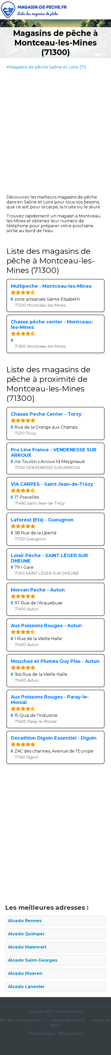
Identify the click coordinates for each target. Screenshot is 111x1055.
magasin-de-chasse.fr (69, 1020)
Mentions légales (41, 1033)
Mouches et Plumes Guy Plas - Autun (55, 661)
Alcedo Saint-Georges (32, 960)
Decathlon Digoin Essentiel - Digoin (54, 738)
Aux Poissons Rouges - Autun (46, 625)
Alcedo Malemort (27, 947)
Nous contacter (71, 1033)
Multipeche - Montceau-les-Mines (51, 286)
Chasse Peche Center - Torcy (46, 414)
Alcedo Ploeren (25, 973)
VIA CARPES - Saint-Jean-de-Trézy (52, 484)
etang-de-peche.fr (32, 1020)
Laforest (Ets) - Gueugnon (42, 519)
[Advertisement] (55, 130)
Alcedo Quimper (26, 933)
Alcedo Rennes (25, 920)
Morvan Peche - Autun (38, 590)
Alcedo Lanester (26, 986)
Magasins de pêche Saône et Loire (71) (47, 67)
